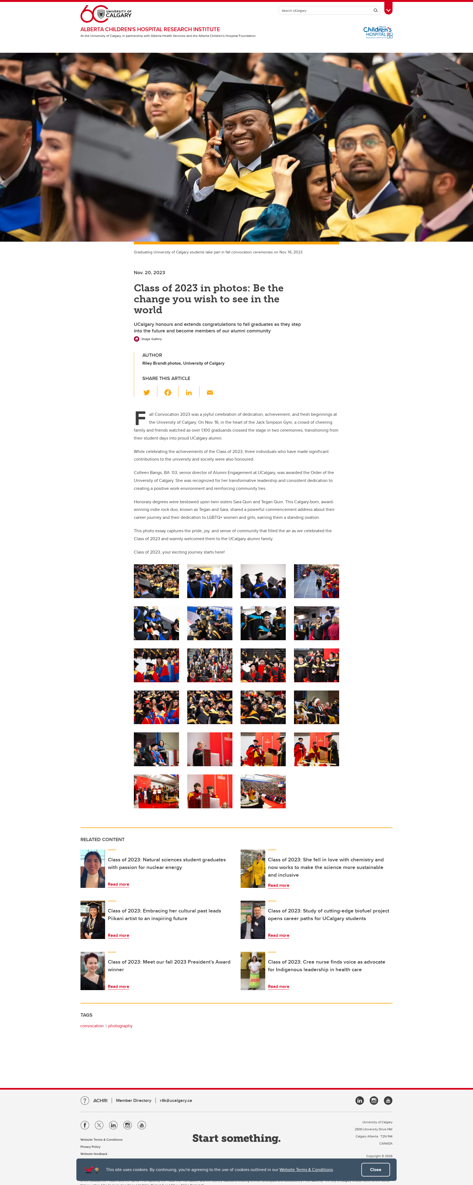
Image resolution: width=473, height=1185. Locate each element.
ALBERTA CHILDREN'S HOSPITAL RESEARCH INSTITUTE (150, 29)
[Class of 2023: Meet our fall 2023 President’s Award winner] (92, 971)
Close (375, 1169)
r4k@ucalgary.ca (176, 1100)
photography (120, 1026)
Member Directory (133, 1100)
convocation (92, 1026)
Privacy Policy (90, 1146)
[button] (149, 391)
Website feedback (93, 1153)
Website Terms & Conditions (306, 1169)
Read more (118, 884)
